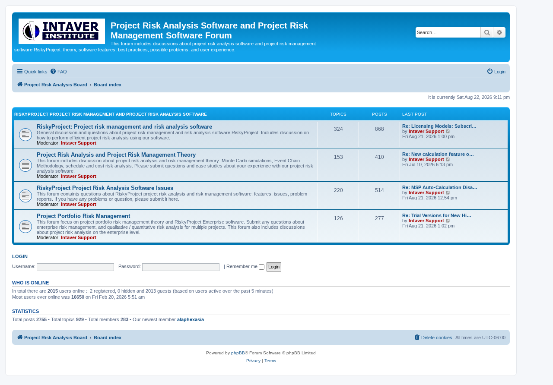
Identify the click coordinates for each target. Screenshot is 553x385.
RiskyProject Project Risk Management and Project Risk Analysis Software (110, 114)
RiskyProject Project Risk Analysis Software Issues (105, 188)
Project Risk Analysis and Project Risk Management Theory (116, 154)
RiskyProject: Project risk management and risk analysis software (124, 126)
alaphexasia (190, 319)
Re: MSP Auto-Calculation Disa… (439, 187)
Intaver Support (78, 142)
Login (20, 256)
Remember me (242, 266)
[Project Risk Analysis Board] (62, 29)
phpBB (238, 352)
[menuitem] (58, 71)
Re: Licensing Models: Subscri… (439, 126)
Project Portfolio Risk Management (83, 216)
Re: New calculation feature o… (438, 154)
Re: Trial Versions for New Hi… (436, 215)
